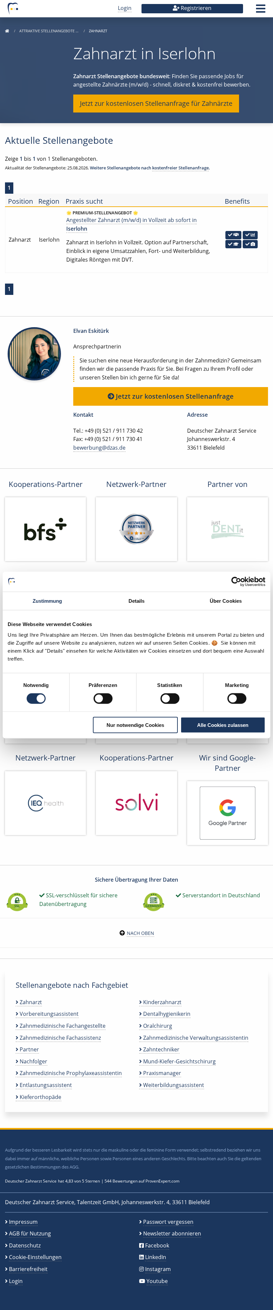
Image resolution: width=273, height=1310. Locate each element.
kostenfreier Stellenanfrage (180, 168)
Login (125, 8)
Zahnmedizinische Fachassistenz (59, 1037)
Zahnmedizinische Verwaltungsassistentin (195, 1037)
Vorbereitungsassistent (48, 1013)
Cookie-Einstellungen (35, 1257)
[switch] (103, 698)
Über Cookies (226, 601)
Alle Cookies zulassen (222, 725)
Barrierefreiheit (28, 1269)
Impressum (23, 1221)
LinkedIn (155, 1257)
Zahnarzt (30, 1002)
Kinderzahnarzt (161, 1002)
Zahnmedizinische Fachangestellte (62, 1025)
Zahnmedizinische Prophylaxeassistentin (70, 1073)
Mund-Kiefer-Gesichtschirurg (179, 1061)
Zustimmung (47, 601)
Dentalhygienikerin (166, 1013)
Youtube (157, 1281)
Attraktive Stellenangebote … (49, 30)
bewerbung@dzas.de (99, 447)
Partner (28, 1049)
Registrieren (195, 8)
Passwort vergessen (168, 1221)
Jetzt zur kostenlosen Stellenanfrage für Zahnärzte (156, 103)
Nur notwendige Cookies (135, 725)
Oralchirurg (157, 1025)
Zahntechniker (160, 1049)
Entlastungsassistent (45, 1085)
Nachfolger (32, 1061)
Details (137, 601)
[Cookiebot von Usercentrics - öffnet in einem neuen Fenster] (236, 582)
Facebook (157, 1245)
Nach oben (140, 933)
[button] (260, 10)
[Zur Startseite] (7, 30)
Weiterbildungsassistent (173, 1085)
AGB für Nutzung (30, 1233)
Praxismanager (161, 1073)
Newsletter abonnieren (172, 1233)
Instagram (158, 1269)
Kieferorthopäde (39, 1097)
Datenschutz (25, 1245)
